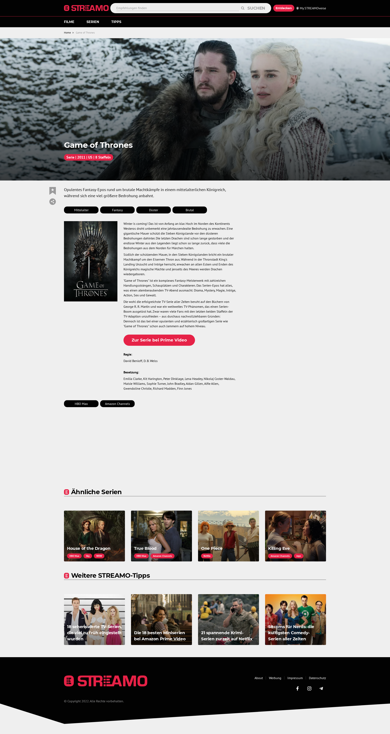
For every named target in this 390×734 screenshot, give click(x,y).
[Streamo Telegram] (321, 688)
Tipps (116, 22)
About (259, 678)
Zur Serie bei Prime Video (159, 340)
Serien (93, 22)
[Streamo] (87, 8)
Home (67, 32)
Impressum (295, 678)
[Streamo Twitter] (309, 688)
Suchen (256, 8)
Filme (69, 22)
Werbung (275, 678)
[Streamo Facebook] (297, 688)
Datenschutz (317, 678)
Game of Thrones (85, 32)
